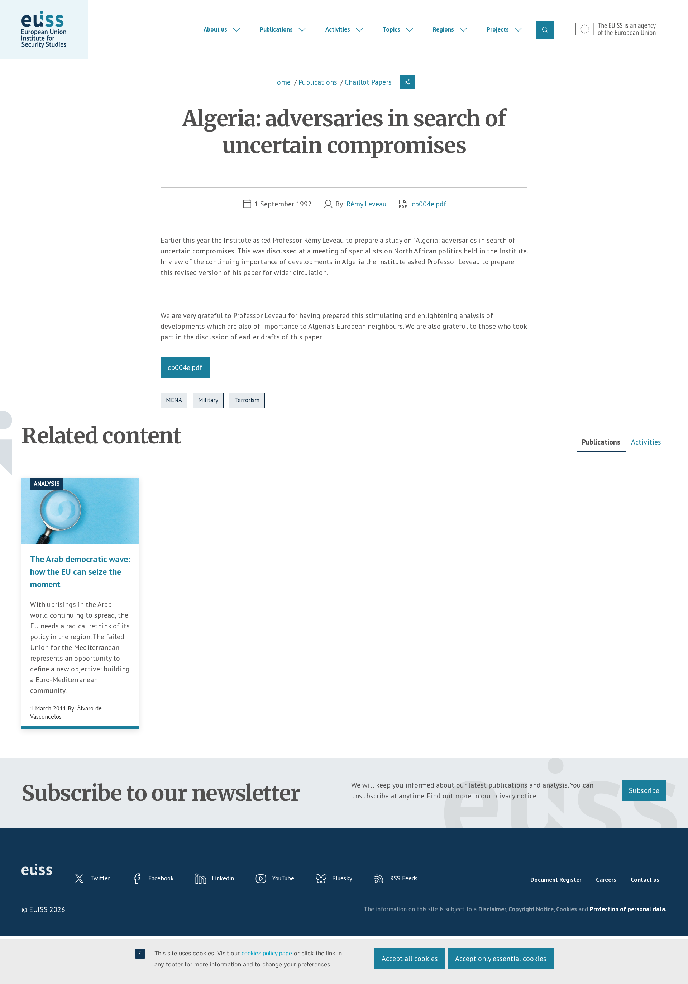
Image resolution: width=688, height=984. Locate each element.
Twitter (100, 878)
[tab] (601, 442)
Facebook (161, 878)
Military (208, 400)
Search (545, 30)
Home (281, 82)
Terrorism (246, 400)
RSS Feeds (403, 878)
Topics (391, 29)
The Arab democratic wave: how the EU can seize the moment (80, 571)
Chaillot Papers (368, 82)
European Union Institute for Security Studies (44, 29)
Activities (337, 29)
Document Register (556, 880)
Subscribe (644, 790)
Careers (606, 880)
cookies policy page (267, 953)
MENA (174, 400)
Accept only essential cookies (500, 958)
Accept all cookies (410, 958)
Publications (276, 29)
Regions (443, 29)
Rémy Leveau (367, 204)
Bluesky (342, 878)
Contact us (645, 880)
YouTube (283, 878)
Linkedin (223, 878)
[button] (407, 82)
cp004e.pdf (429, 204)
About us (215, 29)
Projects (498, 29)
